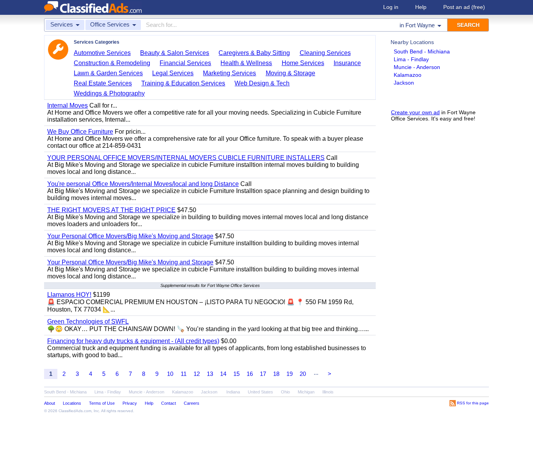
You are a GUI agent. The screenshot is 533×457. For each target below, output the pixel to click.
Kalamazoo (407, 75)
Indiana (233, 392)
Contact (168, 403)
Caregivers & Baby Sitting (254, 53)
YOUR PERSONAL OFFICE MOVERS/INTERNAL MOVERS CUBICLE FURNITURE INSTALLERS (186, 157)
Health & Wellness (246, 63)
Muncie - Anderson (417, 67)
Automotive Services (102, 53)
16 (250, 373)
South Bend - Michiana (422, 51)
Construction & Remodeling (112, 63)
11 (184, 373)
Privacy (130, 403)
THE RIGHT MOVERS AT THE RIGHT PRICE (111, 210)
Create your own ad (415, 112)
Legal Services (173, 73)
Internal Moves (67, 105)
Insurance (347, 63)
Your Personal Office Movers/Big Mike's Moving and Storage (130, 236)
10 (170, 373)
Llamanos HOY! (69, 294)
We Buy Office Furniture (80, 131)
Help (420, 7)
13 (210, 373)
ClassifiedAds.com (75, 411)
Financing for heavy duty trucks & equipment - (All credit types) (133, 341)
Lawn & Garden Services (108, 73)
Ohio (285, 392)
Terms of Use (102, 403)
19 (289, 373)
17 (263, 373)
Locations (72, 403)
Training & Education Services (183, 83)
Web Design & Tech (262, 83)
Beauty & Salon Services (174, 53)
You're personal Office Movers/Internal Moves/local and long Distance (143, 184)
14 (223, 373)
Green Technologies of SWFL (88, 321)
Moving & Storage (290, 73)
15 (236, 373)
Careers (191, 403)
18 (276, 373)
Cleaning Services (325, 53)
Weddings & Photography (109, 93)
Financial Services (185, 63)
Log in (390, 7)
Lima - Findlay (411, 59)
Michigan (306, 392)
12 (197, 373)
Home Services (303, 63)
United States (260, 392)
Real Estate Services (103, 83)
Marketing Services (229, 73)
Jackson (404, 83)
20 (303, 373)
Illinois (328, 392)
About (49, 403)
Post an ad (464, 7)
